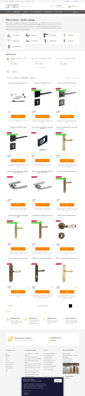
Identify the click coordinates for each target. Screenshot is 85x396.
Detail (18, 116)
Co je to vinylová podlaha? (48, 369)
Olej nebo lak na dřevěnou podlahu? (31, 357)
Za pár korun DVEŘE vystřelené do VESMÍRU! (33, 364)
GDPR (7, 369)
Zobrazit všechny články (29, 376)
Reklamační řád (8, 366)
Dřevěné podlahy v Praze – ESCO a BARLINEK (33, 358)
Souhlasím (58, 380)
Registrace (76, 1)
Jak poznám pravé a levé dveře (49, 353)
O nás (22, 1)
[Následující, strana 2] (74, 306)
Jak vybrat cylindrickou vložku (49, 360)
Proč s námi (27, 1)
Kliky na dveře (9, 311)
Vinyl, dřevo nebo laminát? (48, 367)
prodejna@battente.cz (56, 338)
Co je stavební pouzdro (48, 357)
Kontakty (17, 1)
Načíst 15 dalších (43, 305)
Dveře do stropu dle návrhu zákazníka (32, 371)
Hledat (52, 6)
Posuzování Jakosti (9, 367)
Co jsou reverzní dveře (48, 364)
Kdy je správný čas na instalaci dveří (50, 366)
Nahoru (11, 305)
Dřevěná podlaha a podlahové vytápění (32, 374)
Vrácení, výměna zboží (10, 362)
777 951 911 (58, 5)
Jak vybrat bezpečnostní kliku (49, 355)
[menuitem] (9, 12)
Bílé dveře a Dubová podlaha (30, 372)
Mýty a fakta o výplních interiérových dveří (32, 365)
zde (30, 390)
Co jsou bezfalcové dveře (48, 362)
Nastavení (26, 393)
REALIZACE (12, 1)
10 (77, 305)
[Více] (75, 12)
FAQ (6, 371)
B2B (6, 1)
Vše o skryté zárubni (47, 359)
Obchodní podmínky (9, 364)
